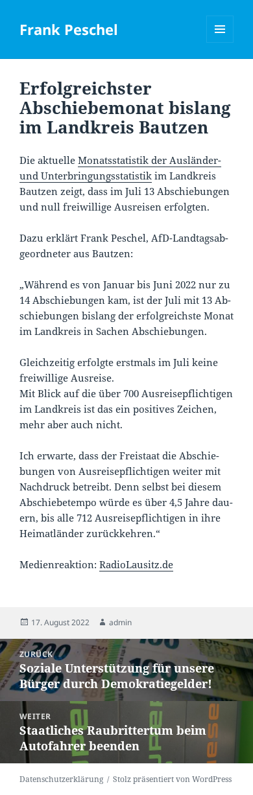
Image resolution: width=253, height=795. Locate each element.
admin (120, 622)
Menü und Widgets (220, 42)
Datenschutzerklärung (61, 779)
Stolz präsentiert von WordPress (172, 779)
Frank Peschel (68, 29)
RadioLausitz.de (136, 564)
